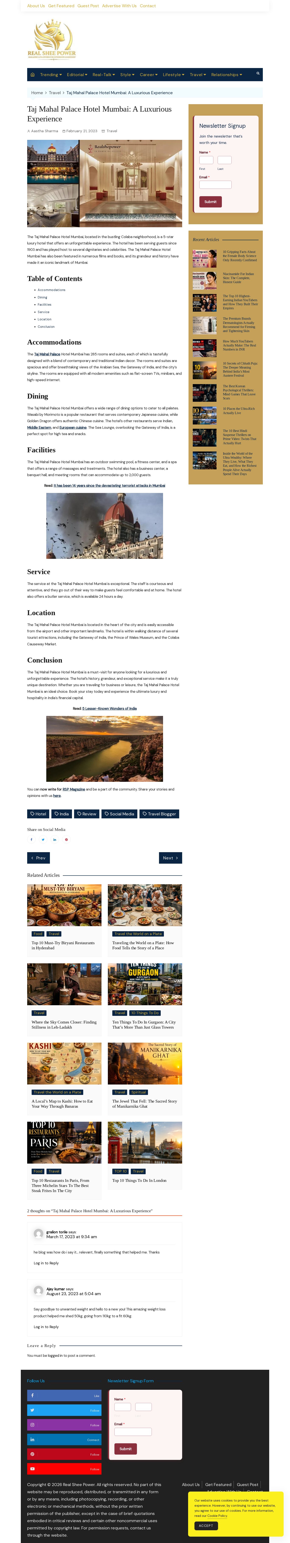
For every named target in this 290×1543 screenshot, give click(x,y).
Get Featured (61, 6)
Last (220, 169)
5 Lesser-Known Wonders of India (109, 708)
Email (204, 177)
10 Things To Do (145, 1013)
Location (45, 319)
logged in (55, 1355)
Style (125, 74)
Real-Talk (102, 74)
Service (44, 312)
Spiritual (138, 1092)
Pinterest (66, 839)
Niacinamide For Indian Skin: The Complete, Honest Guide (238, 278)
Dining (42, 297)
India (64, 814)
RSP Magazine (74, 789)
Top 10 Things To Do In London (139, 1180)
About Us (36, 6)
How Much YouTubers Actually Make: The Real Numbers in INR (239, 345)
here (57, 795)
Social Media (122, 814)
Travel (196, 74)
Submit (211, 201)
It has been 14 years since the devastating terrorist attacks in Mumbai (109, 485)
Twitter (43, 839)
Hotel (41, 814)
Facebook (31, 839)
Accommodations (52, 290)
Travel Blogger (162, 814)
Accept (206, 1526)
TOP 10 (120, 1171)
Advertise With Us (119, 6)
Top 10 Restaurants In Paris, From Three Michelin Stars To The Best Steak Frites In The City (60, 1185)
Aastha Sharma (44, 131)
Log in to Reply (46, 1263)
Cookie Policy (217, 1516)
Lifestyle (172, 74)
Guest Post (88, 6)
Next (168, 858)
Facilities (45, 305)
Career (147, 74)
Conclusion (46, 327)
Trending (49, 74)
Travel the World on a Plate (138, 933)
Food (38, 933)
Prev (41, 858)
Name (205, 152)
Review (89, 814)
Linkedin (55, 839)
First (202, 169)
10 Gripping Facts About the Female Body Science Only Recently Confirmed (240, 256)
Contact (148, 6)
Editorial (75, 74)
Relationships (225, 74)
